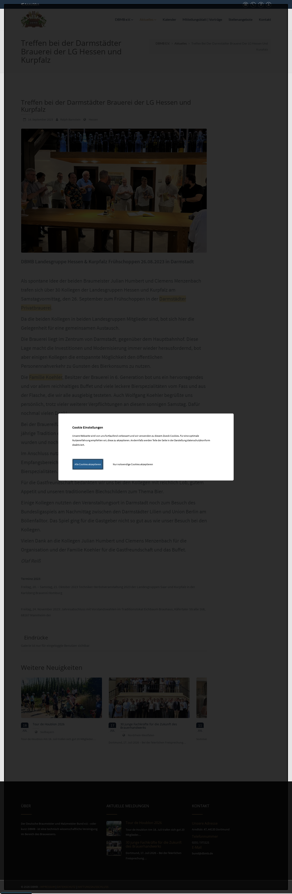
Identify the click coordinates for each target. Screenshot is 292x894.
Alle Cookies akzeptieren (88, 464)
